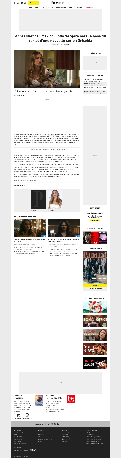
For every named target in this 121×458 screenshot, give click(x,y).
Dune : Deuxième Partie (19, 432)
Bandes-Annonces (61, 7)
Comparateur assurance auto (20, 453)
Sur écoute (40, 441)
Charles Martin (67, 44)
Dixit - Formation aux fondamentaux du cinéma (62, 453)
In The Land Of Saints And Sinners (22, 438)
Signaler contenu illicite (27, 456)
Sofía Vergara (51, 210)
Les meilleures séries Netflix (93, 436)
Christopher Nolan (66, 432)
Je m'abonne (95, 285)
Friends (40, 432)
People (71, 7)
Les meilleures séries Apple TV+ (94, 439)
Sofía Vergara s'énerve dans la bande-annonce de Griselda (29, 240)
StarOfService (48, 453)
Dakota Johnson (66, 436)
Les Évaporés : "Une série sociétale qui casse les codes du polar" (93, 84)
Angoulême (79, 7)
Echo (39, 438)
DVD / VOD (50, 7)
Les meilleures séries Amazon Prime (95, 438)
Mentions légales (17, 456)
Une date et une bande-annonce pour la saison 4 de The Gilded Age (94, 92)
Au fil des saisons (18, 439)
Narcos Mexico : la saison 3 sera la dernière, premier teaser (47, 150)
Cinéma (30, 7)
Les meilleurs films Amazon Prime (94, 443)
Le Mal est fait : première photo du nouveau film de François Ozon (94, 80)
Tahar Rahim (65, 441)
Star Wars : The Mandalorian (45, 439)
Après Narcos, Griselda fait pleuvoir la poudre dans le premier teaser (63, 240)
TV (43, 7)
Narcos (20, 180)
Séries (36, 7)
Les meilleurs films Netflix (92, 441)
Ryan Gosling (65, 434)
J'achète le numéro (95, 289)
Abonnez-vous (33, 3)
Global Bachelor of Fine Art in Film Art (35, 453)
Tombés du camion (18, 436)
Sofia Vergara (34, 180)
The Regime (41, 434)
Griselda (25, 180)
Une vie (15, 434)
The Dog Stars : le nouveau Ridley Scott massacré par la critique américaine (95, 88)
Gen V (39, 436)
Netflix (29, 180)
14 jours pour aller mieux (20, 443)
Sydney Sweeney (66, 438)
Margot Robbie (65, 439)
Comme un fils (17, 441)
